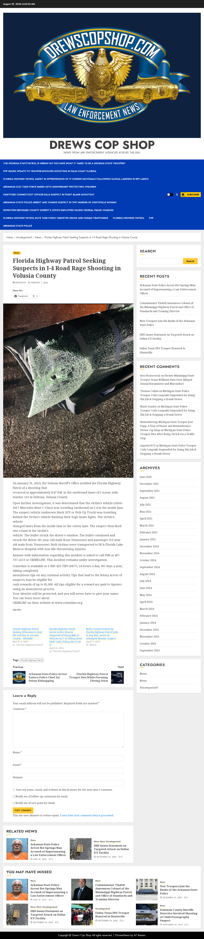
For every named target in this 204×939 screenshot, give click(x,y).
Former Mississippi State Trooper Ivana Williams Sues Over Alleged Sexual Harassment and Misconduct (167, 379)
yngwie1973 (147, 445)
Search (148, 251)
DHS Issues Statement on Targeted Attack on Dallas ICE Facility (111, 849)
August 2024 (147, 574)
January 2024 (148, 622)
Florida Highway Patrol (128, 218)
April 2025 (146, 518)
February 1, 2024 (39, 283)
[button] (177, 195)
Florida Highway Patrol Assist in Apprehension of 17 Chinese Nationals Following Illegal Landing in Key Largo (76, 179)
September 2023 (150, 650)
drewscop (20, 283)
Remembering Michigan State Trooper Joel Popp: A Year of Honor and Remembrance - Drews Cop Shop (166, 426)
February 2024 (148, 615)
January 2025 (148, 539)
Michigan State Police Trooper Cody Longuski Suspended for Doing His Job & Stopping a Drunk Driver (167, 395)
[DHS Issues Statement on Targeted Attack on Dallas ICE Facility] (80, 849)
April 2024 (146, 602)
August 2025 (147, 497)
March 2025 (147, 525)
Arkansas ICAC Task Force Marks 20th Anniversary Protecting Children (49, 186)
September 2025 (150, 491)
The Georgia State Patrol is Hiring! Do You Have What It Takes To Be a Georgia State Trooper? (64, 163)
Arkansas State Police (17, 225)
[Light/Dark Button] (170, 194)
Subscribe (193, 194)
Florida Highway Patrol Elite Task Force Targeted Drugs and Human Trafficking (55, 218)
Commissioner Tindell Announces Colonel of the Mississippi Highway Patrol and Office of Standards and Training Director (167, 307)
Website (18, 777)
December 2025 (149, 484)
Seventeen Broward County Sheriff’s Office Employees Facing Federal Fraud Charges (58, 210)
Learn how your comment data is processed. (87, 815)
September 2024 (150, 567)
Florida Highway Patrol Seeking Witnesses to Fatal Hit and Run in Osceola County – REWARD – (27, 633)
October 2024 (148, 560)
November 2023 (149, 636)
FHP (151, 218)
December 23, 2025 (172, 897)
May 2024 (145, 595)
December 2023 (149, 629)
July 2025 (145, 504)
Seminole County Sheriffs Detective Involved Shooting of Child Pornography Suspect (178, 915)
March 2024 (147, 609)
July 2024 (145, 581)
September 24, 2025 (106, 857)
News (16, 252)
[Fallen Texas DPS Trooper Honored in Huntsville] (82, 914)
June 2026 (146, 477)
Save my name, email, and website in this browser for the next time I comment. (64, 789)
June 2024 (146, 588)
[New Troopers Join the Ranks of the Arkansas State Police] (147, 889)
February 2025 (148, 532)
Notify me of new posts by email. (35, 803)
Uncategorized (113, 841)
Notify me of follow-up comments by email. (41, 796)
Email (17, 765)
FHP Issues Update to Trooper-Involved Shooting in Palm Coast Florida (49, 171)
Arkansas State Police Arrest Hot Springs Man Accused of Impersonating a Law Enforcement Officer (48, 850)
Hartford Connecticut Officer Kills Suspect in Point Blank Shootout (49, 194)
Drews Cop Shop (102, 145)
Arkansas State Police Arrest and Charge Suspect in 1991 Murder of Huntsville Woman (59, 202)
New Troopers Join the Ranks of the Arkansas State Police (178, 890)
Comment (19, 709)
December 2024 (149, 546)
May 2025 (145, 511)
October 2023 (148, 643)
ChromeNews (122, 935)
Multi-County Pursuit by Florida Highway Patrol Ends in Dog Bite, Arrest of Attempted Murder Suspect (102, 633)
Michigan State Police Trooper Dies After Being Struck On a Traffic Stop (167, 434)
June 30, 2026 (40, 859)
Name (17, 752)
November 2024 (149, 553)
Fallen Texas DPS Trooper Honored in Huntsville (112, 914)
